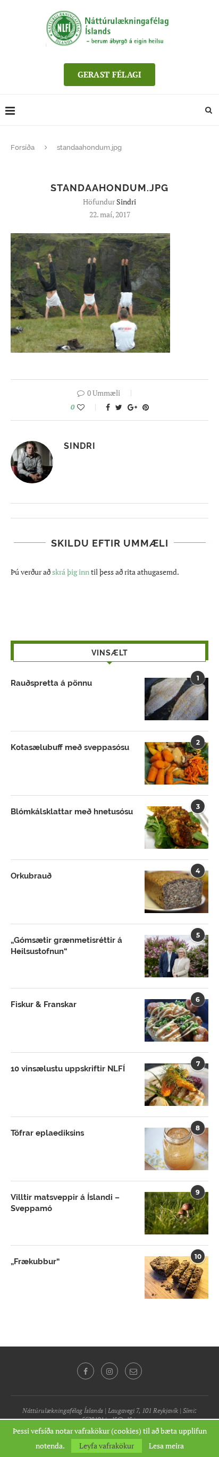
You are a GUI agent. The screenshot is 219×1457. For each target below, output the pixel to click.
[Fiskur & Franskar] (176, 1020)
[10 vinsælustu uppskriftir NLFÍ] (176, 1084)
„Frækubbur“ (35, 1261)
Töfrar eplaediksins (47, 1133)
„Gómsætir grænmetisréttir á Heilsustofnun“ (66, 945)
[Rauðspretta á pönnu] (176, 699)
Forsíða (23, 147)
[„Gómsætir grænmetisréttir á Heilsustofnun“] (176, 956)
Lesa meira (166, 1446)
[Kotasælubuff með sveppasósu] (176, 763)
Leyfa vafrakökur (106, 1446)
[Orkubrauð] (176, 892)
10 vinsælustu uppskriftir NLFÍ (68, 1068)
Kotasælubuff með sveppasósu (70, 747)
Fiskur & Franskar (44, 1004)
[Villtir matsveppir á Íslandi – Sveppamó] (176, 1213)
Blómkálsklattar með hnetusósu (72, 811)
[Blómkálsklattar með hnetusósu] (176, 827)
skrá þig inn (70, 572)
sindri (126, 202)
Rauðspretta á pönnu (51, 683)
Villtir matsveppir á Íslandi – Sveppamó (65, 1202)
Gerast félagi (110, 74)
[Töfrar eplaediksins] (176, 1149)
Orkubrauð (31, 876)
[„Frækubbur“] (176, 1277)
